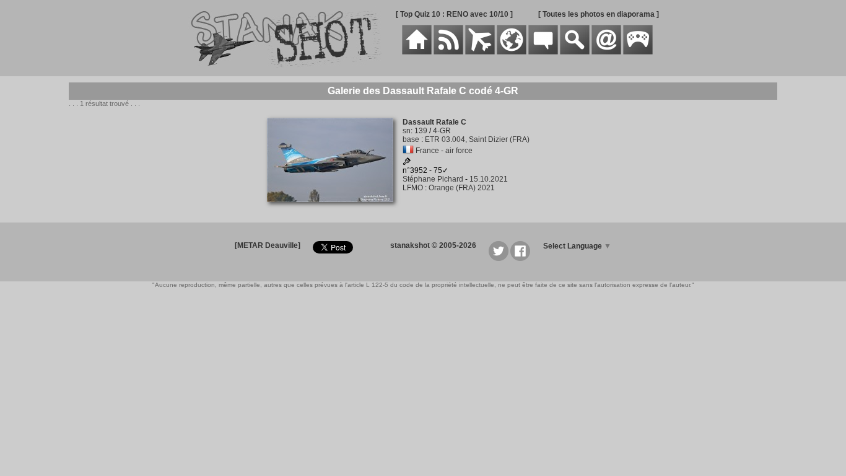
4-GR (442, 130)
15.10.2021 (488, 179)
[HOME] (417, 52)
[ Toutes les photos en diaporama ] (598, 14)
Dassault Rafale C (434, 122)
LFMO (413, 187)
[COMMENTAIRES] (543, 52)
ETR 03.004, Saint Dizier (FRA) (477, 139)
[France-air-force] (408, 150)
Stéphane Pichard (433, 179)
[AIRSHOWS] (511, 52)
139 (420, 130)
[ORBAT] (480, 52)
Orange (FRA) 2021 (462, 187)
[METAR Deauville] (267, 245)
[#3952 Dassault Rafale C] (335, 209)
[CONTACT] (606, 52)
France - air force (444, 150)
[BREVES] (448, 52)
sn (407, 130)
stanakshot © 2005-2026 (433, 245)
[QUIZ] (638, 52)
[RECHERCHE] (575, 52)
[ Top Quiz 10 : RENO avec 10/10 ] (454, 14)
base (411, 139)
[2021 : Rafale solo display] (407, 163)
